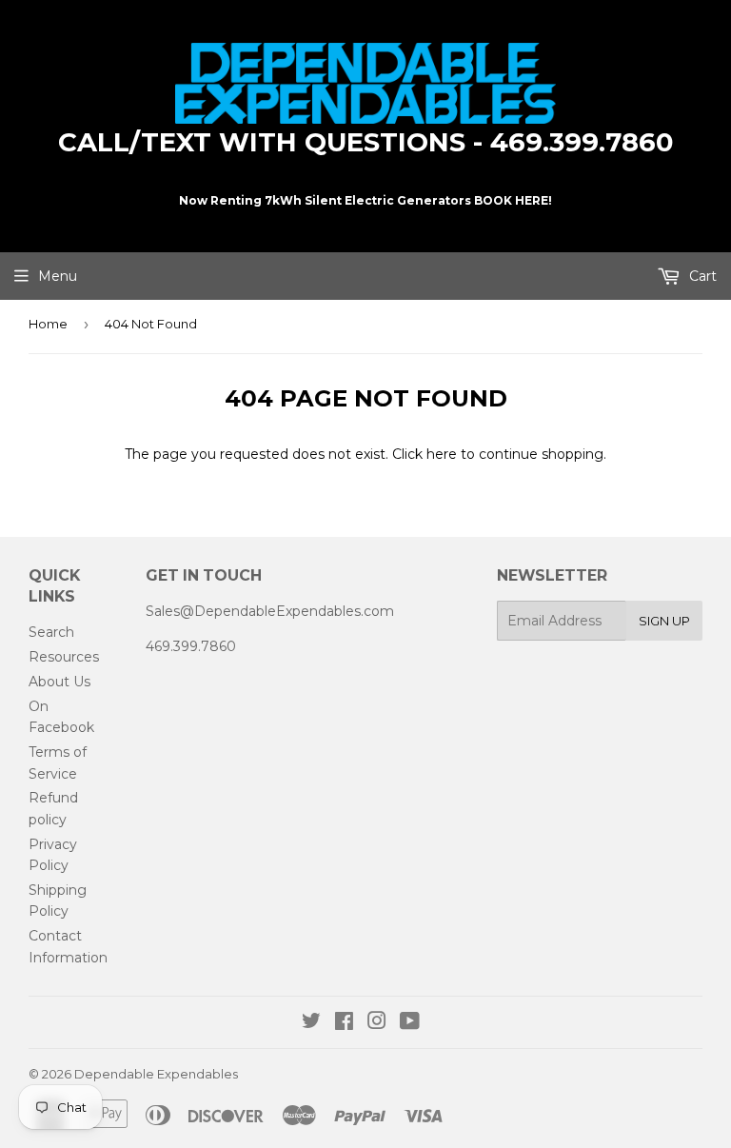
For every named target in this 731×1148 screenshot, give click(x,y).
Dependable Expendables (156, 1073)
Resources (64, 656)
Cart (701, 276)
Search (51, 632)
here (441, 454)
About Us (59, 681)
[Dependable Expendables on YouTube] (410, 1023)
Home (48, 323)
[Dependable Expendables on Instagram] (376, 1023)
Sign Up (664, 620)
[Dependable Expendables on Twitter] (311, 1023)
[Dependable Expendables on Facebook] (344, 1023)
